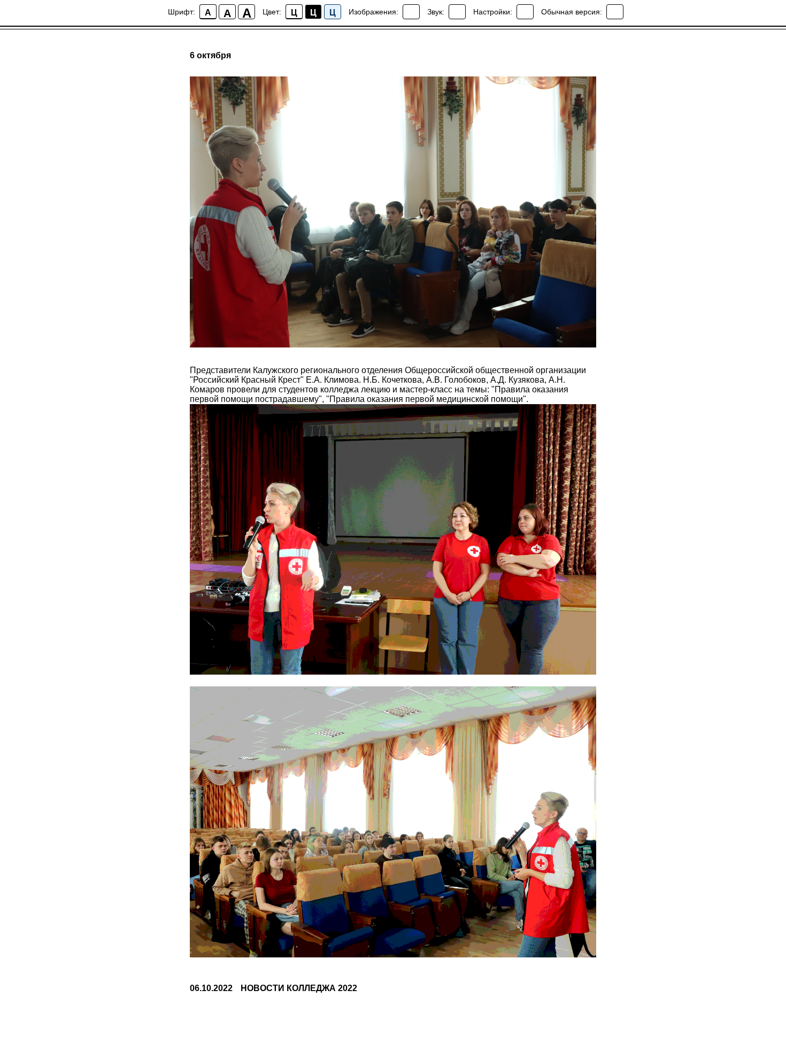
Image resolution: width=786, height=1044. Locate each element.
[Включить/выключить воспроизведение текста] (457, 11)
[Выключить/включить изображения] (411, 11)
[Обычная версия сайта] (614, 11)
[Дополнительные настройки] (525, 11)
